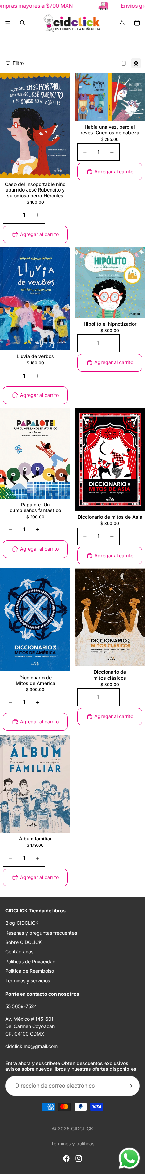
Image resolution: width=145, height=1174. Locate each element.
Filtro (18, 63)
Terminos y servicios (27, 980)
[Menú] (8, 22)
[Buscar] (22, 22)
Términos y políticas (72, 1143)
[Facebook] (66, 1158)
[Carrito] (136, 22)
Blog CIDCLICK (21, 923)
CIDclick (82, 1128)
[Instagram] (79, 1158)
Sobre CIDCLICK (23, 942)
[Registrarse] (129, 1086)
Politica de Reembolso (29, 971)
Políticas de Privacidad (30, 961)
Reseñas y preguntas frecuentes (41, 933)
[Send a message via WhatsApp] (129, 1158)
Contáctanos (19, 951)
